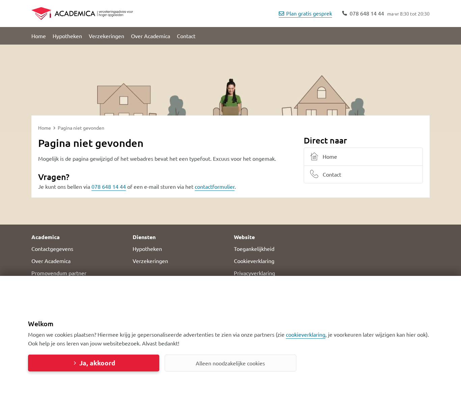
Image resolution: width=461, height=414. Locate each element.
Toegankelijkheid (254, 248)
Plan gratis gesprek (309, 13)
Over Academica (150, 35)
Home (38, 35)
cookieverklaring (305, 334)
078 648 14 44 (108, 186)
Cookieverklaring (254, 260)
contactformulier (215, 186)
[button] (78, 237)
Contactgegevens (52, 248)
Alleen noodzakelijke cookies (230, 363)
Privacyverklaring (254, 272)
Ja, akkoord (97, 363)
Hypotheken (67, 35)
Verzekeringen (106, 35)
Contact (186, 35)
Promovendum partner (58, 272)
